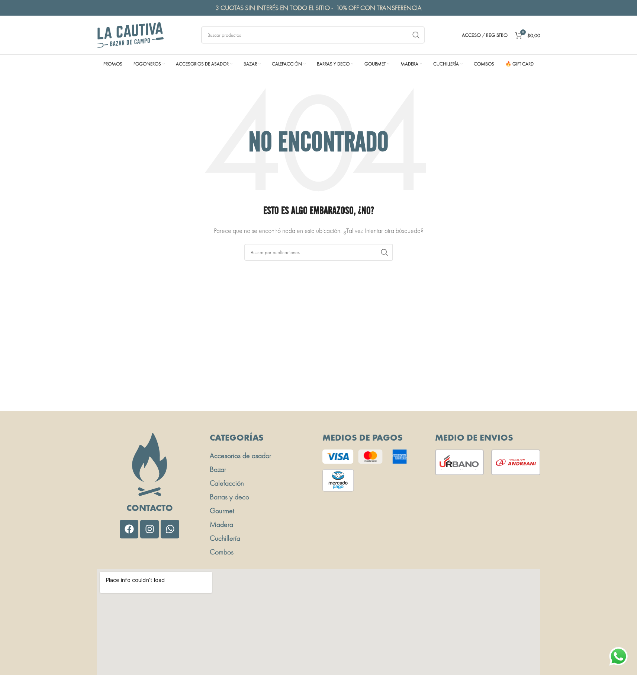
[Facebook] (129, 529)
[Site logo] (130, 34)
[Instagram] (149, 529)
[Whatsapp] (170, 529)
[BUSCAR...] (416, 35)
